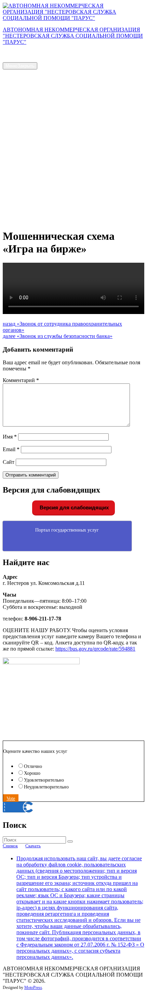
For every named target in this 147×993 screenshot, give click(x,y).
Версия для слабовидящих (73, 507)
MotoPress (33, 987)
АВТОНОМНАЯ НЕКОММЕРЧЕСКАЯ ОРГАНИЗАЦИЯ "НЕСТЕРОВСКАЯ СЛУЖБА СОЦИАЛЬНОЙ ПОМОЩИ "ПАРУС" (73, 36)
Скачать (33, 846)
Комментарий (21, 380)
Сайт (8, 462)
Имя (10, 437)
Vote (10, 798)
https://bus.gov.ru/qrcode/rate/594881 (95, 649)
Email (11, 449)
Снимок (10, 846)
